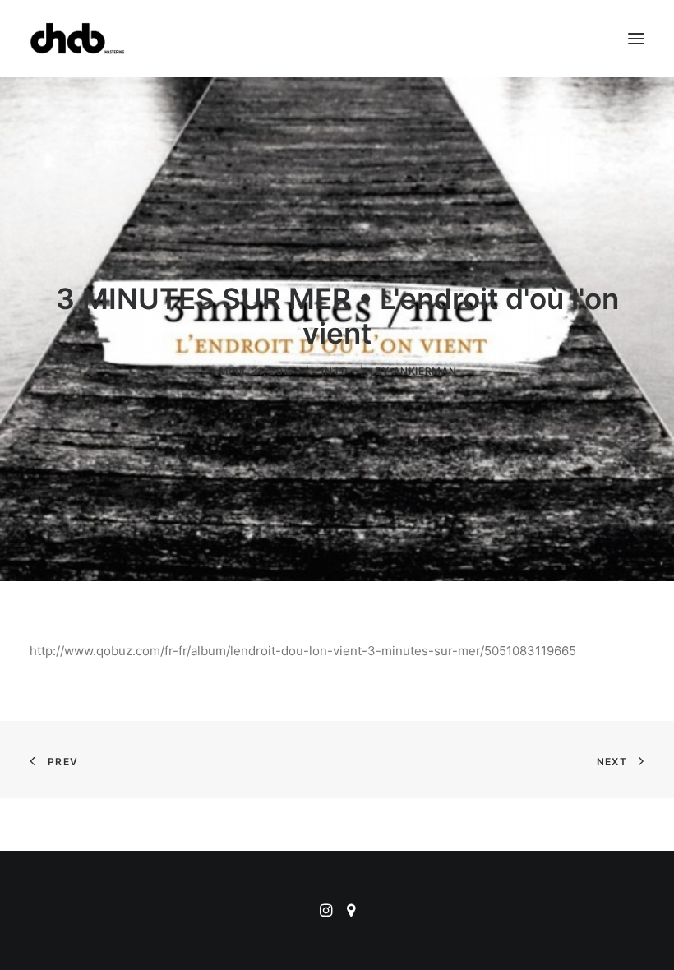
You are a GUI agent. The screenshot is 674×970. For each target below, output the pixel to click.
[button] (636, 38)
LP (342, 371)
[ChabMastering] (77, 38)
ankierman (425, 371)
